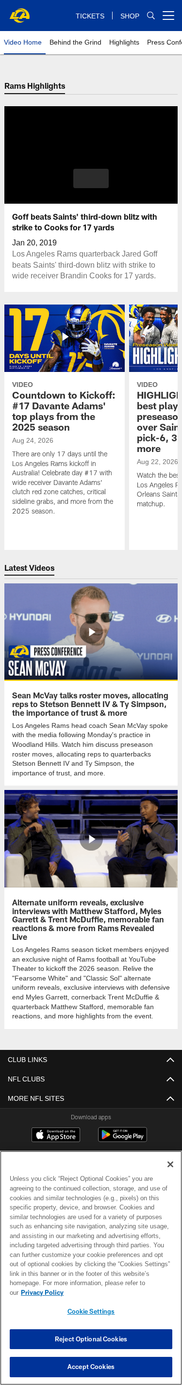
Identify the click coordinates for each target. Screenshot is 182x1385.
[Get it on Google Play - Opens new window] (122, 1138)
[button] (91, 178)
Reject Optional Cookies (91, 1339)
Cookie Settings (91, 1311)
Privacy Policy (117, 1292)
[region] (91, 1272)
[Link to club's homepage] (19, 11)
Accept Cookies (91, 1366)
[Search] (151, 15)
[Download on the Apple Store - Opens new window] (55, 1135)
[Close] (170, 1174)
